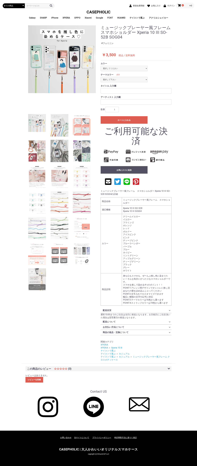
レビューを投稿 (34, 380)
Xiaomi (88, 18)
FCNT (110, 18)
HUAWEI (121, 18)
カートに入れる (124, 120)
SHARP (43, 18)
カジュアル (124, 353)
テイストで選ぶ (137, 18)
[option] (62, 59)
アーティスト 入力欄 (110, 97)
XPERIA (66, 18)
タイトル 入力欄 (108, 86)
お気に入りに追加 (124, 170)
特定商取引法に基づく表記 (125, 437)
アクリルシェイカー (158, 18)
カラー (104, 63)
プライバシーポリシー (101, 437)
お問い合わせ (65, 437)
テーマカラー (107, 74)
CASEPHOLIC (99, 12)
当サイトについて (81, 437)
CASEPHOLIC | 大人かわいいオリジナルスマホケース (98, 449)
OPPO (77, 18)
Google (99, 18)
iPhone (54, 18)
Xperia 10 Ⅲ (116, 347)
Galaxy (32, 18)
